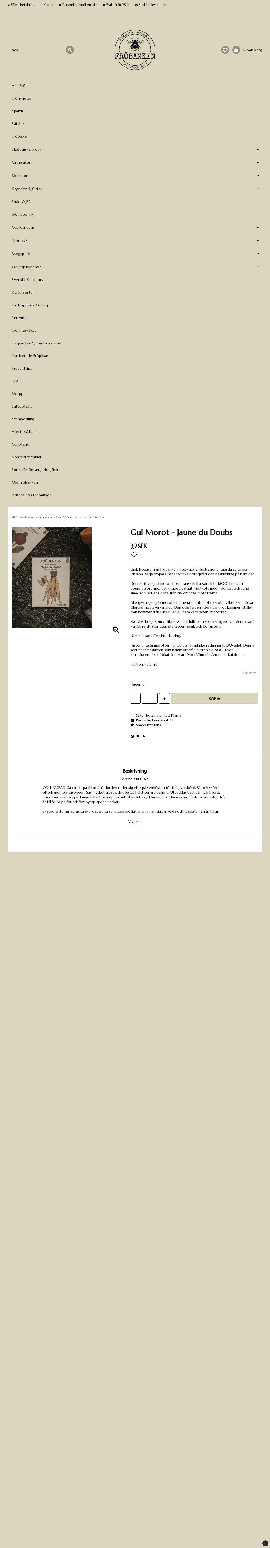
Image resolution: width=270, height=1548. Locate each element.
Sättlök (18, 123)
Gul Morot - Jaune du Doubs (80, 517)
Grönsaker (21, 162)
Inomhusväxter (25, 330)
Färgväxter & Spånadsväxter (37, 343)
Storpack (20, 240)
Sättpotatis (22, 406)
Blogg (17, 393)
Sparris (18, 111)
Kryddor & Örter (27, 188)
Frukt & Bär (22, 201)
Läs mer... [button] (250, 673)
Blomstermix (23, 214)
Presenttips (22, 368)
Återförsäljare (24, 431)
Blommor (20, 175)
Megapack (21, 253)
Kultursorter (23, 292)
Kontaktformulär (27, 457)
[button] (225, 50)
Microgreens (23, 227)
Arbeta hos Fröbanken (32, 495)
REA (15, 381)
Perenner (20, 317)
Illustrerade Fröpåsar (30, 355)
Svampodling (23, 419)
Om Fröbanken (25, 482)
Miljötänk (20, 444)
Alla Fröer (20, 85)
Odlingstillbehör (26, 266)
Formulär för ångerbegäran (36, 469)
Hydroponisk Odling (30, 305)
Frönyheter (22, 98)
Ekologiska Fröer (26, 149)
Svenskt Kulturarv (28, 279)
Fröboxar (20, 136)
